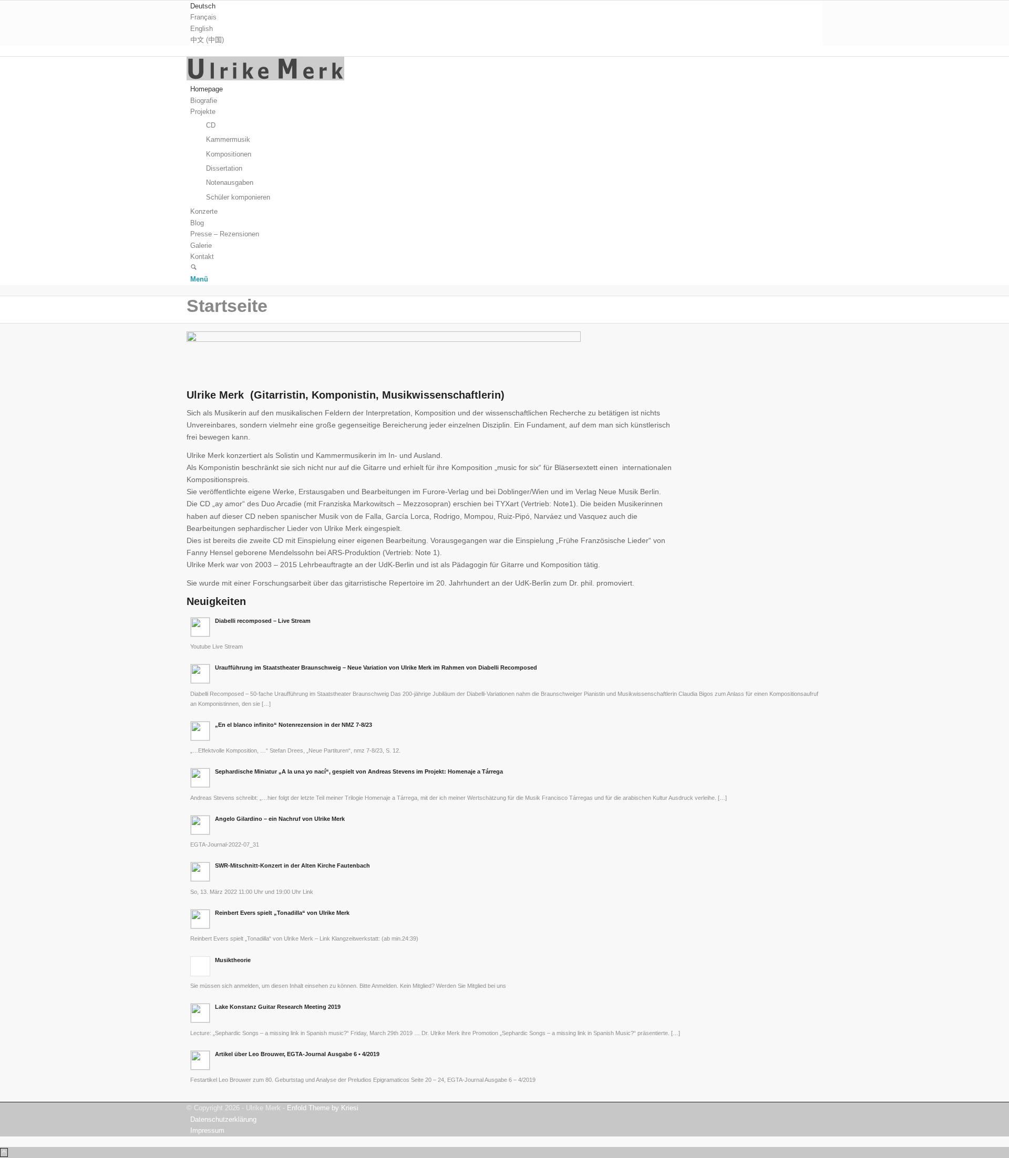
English (201, 29)
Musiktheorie (233, 960)
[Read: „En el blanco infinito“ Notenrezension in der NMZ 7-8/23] (200, 731)
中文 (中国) (207, 40)
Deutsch (202, 6)
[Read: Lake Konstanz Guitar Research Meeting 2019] (200, 1013)
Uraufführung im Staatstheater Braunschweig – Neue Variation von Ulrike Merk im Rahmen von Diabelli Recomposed (376, 667)
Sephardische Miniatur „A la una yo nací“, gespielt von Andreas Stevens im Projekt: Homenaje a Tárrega (359, 771)
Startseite (227, 306)
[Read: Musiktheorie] (200, 966)
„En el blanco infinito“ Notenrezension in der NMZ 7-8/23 (293, 725)
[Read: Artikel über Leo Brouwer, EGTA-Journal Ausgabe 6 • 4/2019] (200, 1060)
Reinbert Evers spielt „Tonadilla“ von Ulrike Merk (282, 913)
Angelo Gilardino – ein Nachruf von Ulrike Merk (280, 819)
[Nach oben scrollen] (4, 1152)
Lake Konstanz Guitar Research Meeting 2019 (278, 1007)
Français (203, 17)
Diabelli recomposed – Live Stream (263, 621)
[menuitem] (506, 6)
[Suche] (193, 268)
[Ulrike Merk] (265, 78)
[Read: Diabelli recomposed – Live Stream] (200, 627)
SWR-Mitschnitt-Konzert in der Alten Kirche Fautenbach (292, 865)
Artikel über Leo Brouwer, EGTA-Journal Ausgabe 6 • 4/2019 (297, 1054)
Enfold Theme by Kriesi (322, 1108)
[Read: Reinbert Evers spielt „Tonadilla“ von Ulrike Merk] (200, 919)
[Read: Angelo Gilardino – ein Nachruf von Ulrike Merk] (200, 825)
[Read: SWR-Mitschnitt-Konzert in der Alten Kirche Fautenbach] (200, 872)
